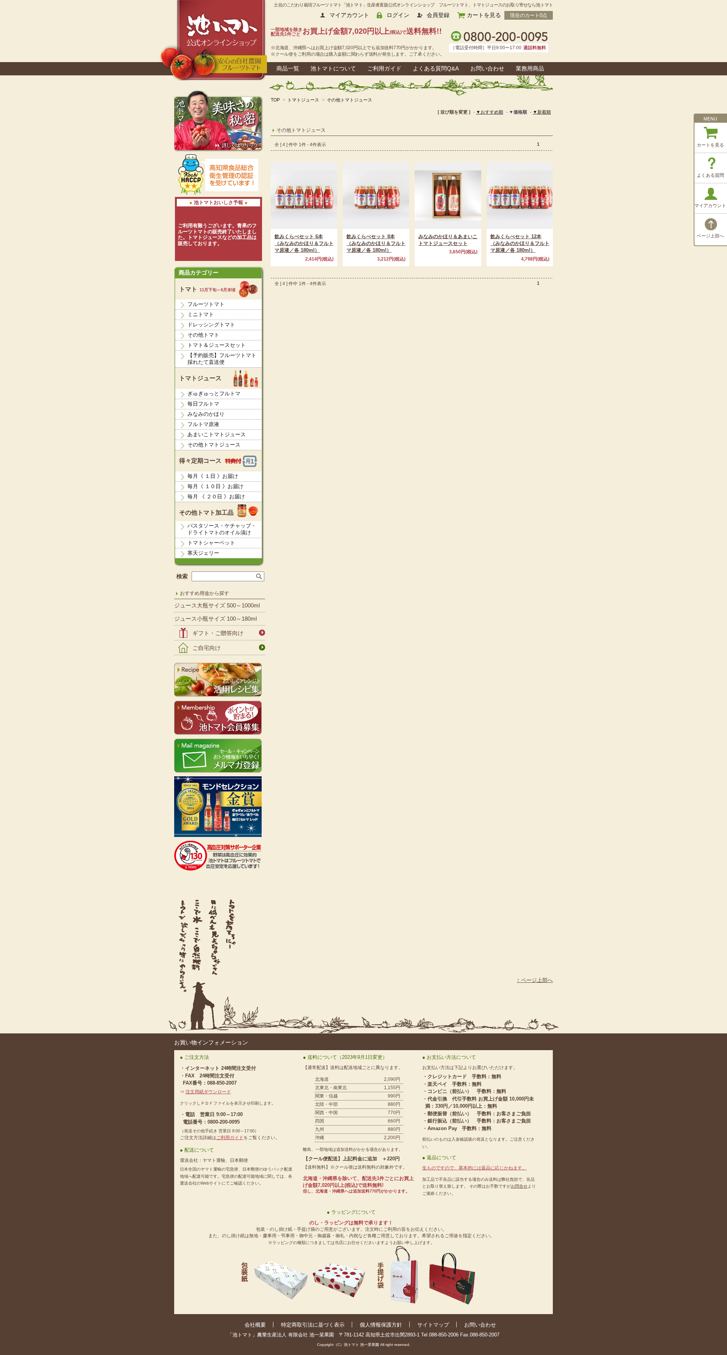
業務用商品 (530, 68)
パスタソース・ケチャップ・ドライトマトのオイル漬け (221, 529)
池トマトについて (333, 68)
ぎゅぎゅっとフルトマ (213, 393)
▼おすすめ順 (489, 112)
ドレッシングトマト (211, 325)
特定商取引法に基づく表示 (313, 1325)
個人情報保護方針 (381, 1325)
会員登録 (438, 15)
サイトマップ (433, 1325)
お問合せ (519, 1186)
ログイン (398, 15)
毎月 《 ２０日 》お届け (216, 496)
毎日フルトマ (203, 404)
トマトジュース (303, 100)
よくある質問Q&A (436, 68)
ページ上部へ (710, 236)
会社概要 (255, 1325)
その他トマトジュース (349, 100)
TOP (275, 100)
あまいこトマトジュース (216, 434)
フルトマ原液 (203, 424)
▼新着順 (542, 112)
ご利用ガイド (384, 68)
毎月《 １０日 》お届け (215, 486)
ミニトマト (200, 314)
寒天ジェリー (203, 553)
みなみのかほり (206, 414)
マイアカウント (349, 15)
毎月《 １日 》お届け (212, 476)
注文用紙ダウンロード (208, 1091)
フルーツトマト (206, 304)
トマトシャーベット (211, 543)
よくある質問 (710, 175)
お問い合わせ (487, 68)
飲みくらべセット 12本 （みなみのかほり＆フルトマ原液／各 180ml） (519, 243)
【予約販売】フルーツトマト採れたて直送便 (221, 358)
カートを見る (484, 15)
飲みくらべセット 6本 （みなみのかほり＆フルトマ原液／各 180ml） (304, 243)
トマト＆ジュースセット (216, 345)
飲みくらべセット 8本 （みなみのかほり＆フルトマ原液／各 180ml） (376, 243)
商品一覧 (287, 68)
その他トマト (203, 335)
